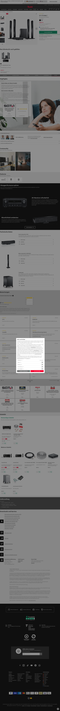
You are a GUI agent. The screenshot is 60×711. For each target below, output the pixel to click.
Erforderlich (19, 360)
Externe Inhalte (20, 368)
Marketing (19, 364)
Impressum (27, 358)
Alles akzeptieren (37, 371)
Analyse (19, 362)
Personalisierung (20, 366)
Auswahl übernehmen (24, 371)
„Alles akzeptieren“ (36, 350)
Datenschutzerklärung (20, 358)
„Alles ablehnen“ (33, 346)
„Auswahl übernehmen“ (38, 353)
